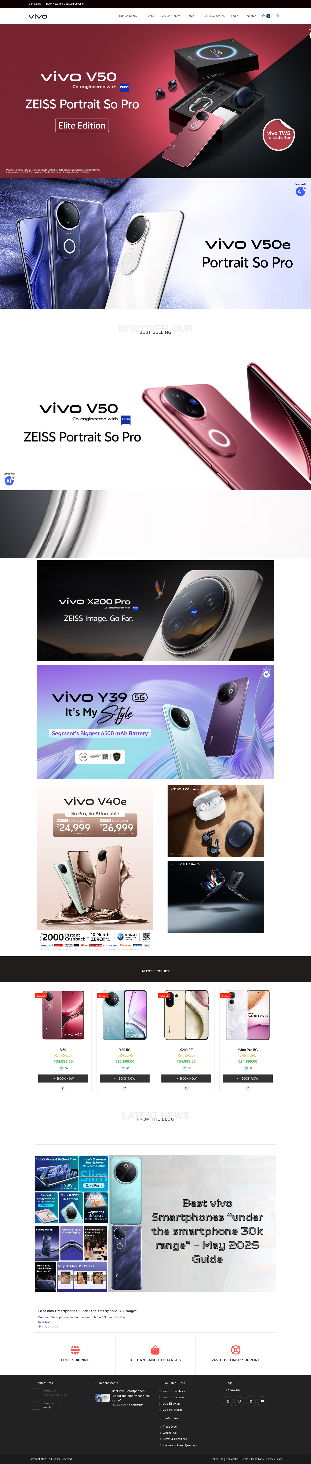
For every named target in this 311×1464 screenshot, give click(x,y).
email (47, 1407)
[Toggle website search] (277, 16)
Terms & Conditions (175, 1439)
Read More (44, 1322)
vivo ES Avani (171, 1403)
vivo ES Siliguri (172, 1409)
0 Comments (136, 1405)
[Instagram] (239, 1401)
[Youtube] (262, 1401)
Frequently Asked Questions (180, 1445)
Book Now (65, 1078)
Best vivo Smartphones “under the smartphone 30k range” (87, 1311)
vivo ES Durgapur (173, 1397)
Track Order (170, 1426)
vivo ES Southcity (174, 1391)
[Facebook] (228, 1401)
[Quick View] (66, 1068)
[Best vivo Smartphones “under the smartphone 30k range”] (102, 1398)
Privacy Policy (274, 1459)
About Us (217, 1459)
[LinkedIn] (251, 1401)
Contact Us (35, 3)
